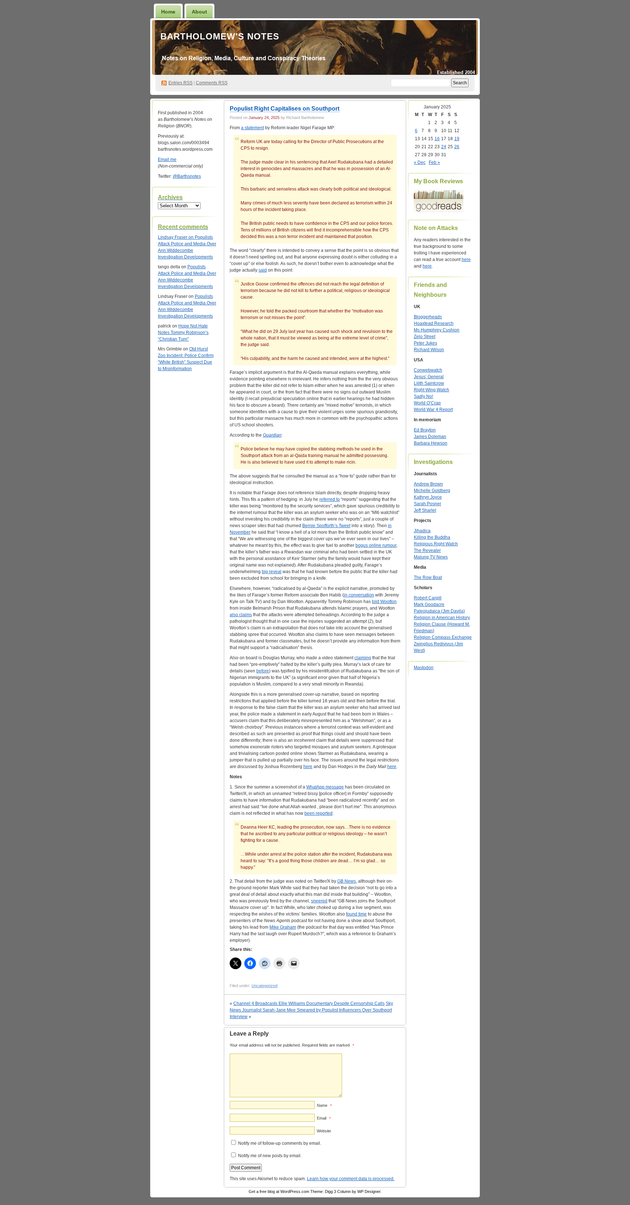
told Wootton (384, 601)
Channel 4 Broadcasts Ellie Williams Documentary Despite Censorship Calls (309, 1003)
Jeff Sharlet (425, 510)
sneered (319, 900)
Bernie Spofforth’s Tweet (326, 525)
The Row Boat (428, 577)
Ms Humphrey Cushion (436, 330)
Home (168, 12)
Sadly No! (423, 396)
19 (456, 138)
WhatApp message (325, 787)
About (199, 12)
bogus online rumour (375, 545)
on (176, 237)
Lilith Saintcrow (429, 383)
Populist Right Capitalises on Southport (284, 108)
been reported (318, 813)
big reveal (271, 571)
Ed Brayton (425, 430)
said (262, 270)
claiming (362, 657)
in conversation (359, 595)
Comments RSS (212, 82)
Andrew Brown (428, 484)
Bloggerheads (428, 316)
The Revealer (427, 550)
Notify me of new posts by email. (270, 1155)
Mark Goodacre (429, 604)
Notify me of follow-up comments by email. (279, 1143)
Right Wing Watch (431, 389)
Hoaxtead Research (434, 323)
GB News (346, 881)
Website (324, 1131)
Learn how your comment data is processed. (350, 1178)
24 (443, 146)
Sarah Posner (427, 503)
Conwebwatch (428, 370)
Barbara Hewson (430, 443)
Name (324, 1105)
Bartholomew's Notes (219, 36)
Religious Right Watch (436, 543)
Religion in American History (442, 617)
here (307, 766)
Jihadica (422, 530)
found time (356, 914)
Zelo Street (424, 336)
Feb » (434, 162)
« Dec (419, 162)
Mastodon (423, 667)
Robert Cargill (428, 597)
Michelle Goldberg (432, 490)
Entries (180, 82)
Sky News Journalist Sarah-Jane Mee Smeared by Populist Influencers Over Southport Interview (311, 1010)
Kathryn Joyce (428, 497)
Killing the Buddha (432, 537)
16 (437, 138)
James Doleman (430, 436)
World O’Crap (427, 403)
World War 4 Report (433, 409)
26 (456, 146)
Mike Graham (282, 927)
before (262, 671)
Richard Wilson (429, 349)
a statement (252, 127)
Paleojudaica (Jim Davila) (439, 611)
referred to (329, 499)
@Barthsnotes (187, 176)
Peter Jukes (425, 343)
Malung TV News (431, 557)
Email (324, 1118)
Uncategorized (264, 985)
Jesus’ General (429, 376)
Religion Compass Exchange (443, 637)
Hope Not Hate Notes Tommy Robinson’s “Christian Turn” (183, 332)
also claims (241, 614)
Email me (167, 159)
